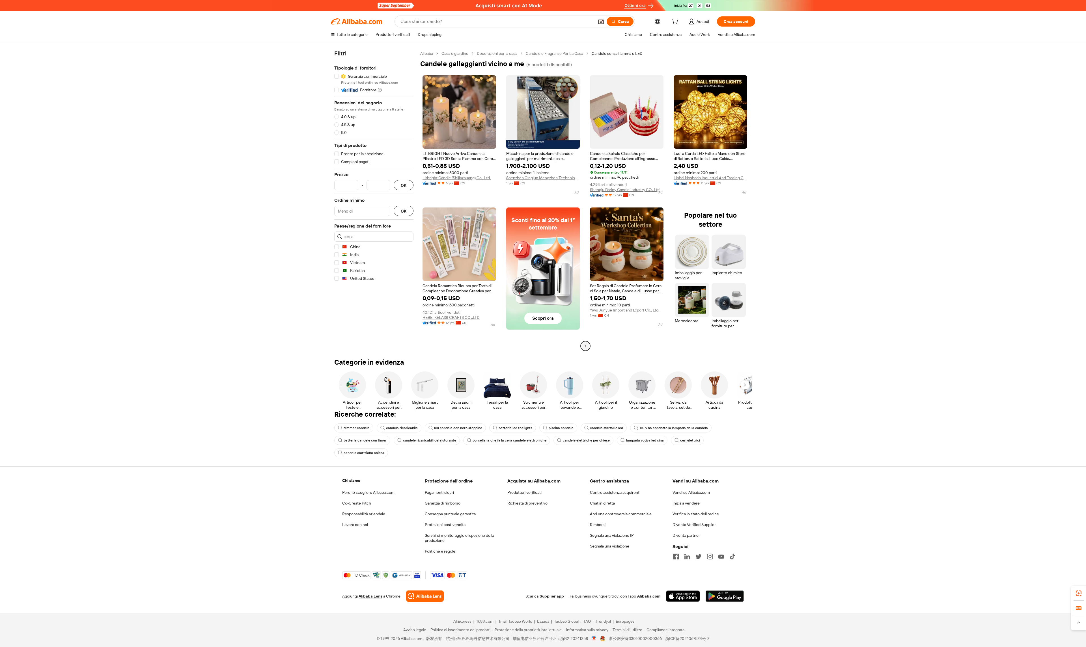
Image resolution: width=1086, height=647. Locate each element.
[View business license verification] (594, 638)
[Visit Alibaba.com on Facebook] (676, 556)
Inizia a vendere (686, 503)
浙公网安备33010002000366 (635, 638)
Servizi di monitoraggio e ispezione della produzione (459, 538)
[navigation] (373, 200)
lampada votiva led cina (645, 440)
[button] (601, 21)
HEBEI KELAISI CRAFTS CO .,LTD (451, 317)
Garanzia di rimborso (442, 503)
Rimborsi (598, 524)
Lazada (543, 621)
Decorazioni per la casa (497, 53)
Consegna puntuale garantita (450, 514)
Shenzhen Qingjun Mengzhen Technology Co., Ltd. (543, 178)
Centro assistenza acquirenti (615, 492)
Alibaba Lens (370, 596)
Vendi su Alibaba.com (691, 492)
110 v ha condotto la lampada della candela (673, 428)
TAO (587, 621)
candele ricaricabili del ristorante (429, 440)
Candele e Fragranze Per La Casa (554, 53)
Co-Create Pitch (356, 503)
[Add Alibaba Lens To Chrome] (425, 596)
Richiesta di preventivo (527, 503)
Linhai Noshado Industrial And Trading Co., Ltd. (710, 178)
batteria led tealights (515, 428)
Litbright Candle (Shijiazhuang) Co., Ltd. (457, 178)
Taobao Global (566, 621)
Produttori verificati (524, 492)
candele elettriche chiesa (364, 453)
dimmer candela (357, 428)
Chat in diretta (602, 503)
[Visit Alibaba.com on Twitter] (698, 556)
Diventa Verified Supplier (694, 524)
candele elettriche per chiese (586, 440)
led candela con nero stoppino (458, 428)
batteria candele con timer (365, 440)
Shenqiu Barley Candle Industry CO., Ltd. (625, 189)
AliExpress (462, 621)
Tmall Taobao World (515, 621)
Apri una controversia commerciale (621, 514)
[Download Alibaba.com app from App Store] (683, 596)
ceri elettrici (690, 440)
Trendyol (603, 621)
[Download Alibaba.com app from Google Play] (725, 596)
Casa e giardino (454, 53)
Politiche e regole (440, 551)
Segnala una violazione (609, 546)
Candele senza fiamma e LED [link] (617, 53)
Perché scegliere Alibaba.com (368, 492)
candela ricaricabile (402, 428)
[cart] (676, 22)
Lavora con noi (355, 524)
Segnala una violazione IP (612, 535)
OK (403, 185)
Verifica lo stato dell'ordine (696, 514)
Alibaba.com (648, 596)
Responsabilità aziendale (363, 514)
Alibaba (426, 53)
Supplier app (552, 596)
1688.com (485, 621)
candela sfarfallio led (606, 428)
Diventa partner (686, 535)
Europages (625, 621)
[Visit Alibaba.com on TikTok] (732, 556)
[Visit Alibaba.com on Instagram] (709, 556)
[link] (1078, 593)
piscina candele (561, 428)
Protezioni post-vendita (445, 524)
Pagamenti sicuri (439, 492)
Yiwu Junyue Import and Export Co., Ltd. (624, 310)
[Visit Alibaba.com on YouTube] (721, 556)
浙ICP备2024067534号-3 (687, 638)
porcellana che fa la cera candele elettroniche (509, 440)
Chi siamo (351, 480)
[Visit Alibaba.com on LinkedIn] (687, 556)
